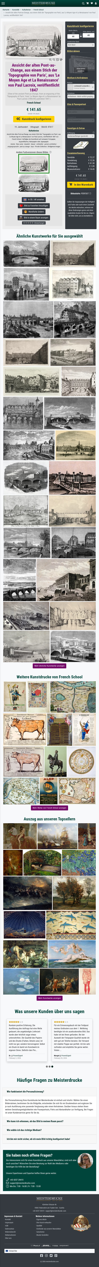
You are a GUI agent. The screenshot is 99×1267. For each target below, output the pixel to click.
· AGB (6, 1226)
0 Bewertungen (39, 223)
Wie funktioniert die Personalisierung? (25, 1091)
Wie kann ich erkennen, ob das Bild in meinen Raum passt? (35, 1121)
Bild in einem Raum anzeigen (35, 217)
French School (39, 10)
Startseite (6, 10)
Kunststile (15, 10)
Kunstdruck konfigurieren (35, 119)
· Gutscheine (40, 1232)
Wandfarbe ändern (35, 211)
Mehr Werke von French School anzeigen (49, 808)
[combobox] (81, 45)
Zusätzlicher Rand (73, 42)
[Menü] (3, 3)
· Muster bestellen (42, 1235)
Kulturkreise (26, 10)
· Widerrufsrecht (10, 1232)
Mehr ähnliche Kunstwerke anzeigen (49, 666)
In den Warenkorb (82, 184)
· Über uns (7, 1238)
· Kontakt (7, 1219)
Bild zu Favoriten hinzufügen (35, 205)
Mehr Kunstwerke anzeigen (49, 998)
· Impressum (8, 1223)
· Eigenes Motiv (41, 1219)
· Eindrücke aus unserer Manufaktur (48, 1229)
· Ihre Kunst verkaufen (43, 1223)
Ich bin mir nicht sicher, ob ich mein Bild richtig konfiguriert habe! (38, 1139)
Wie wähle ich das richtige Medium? (24, 1130)
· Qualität (39, 1226)
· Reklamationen (10, 1235)
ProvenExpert (25, 1056)
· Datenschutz (9, 1229)
